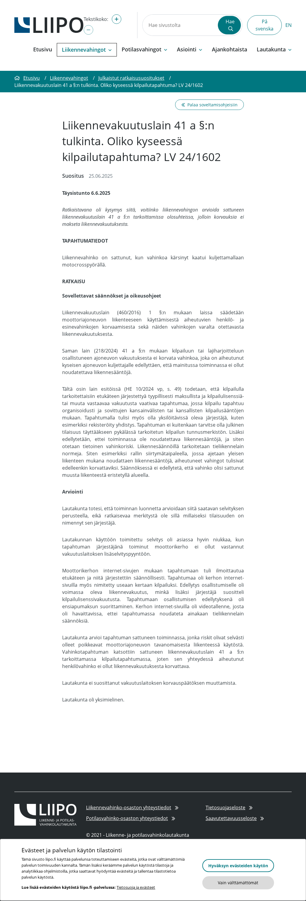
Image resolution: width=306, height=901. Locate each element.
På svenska (264, 25)
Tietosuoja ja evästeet (136, 887)
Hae (230, 21)
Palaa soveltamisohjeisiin (212, 105)
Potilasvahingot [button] (141, 49)
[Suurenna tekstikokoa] (116, 19)
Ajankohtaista (229, 49)
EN (288, 25)
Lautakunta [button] (271, 49)
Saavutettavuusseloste (231, 818)
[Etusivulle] (48, 24)
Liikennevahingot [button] (84, 49)
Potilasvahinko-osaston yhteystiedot (127, 818)
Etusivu (42, 49)
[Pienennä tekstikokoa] (88, 30)
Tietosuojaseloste (225, 807)
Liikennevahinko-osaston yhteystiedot (128, 807)
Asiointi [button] (186, 49)
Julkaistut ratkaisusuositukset (131, 78)
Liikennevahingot (69, 78)
